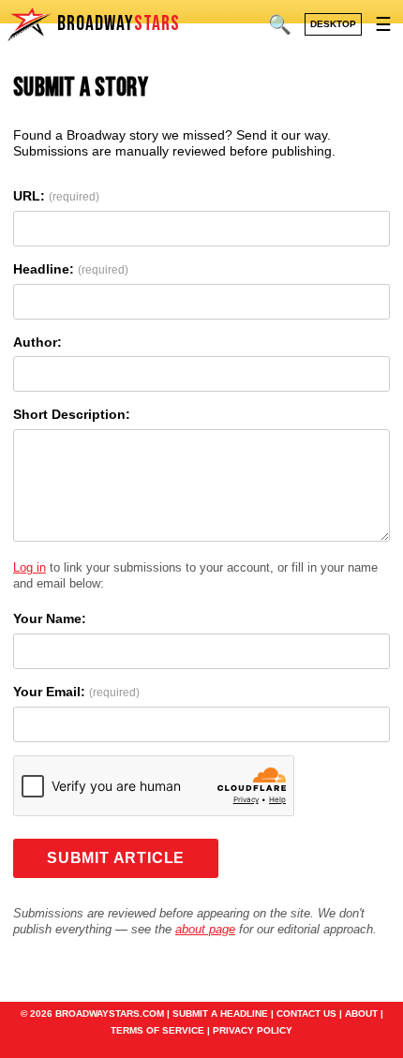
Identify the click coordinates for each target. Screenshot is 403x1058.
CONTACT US (306, 1013)
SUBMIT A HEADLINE (220, 1013)
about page (205, 929)
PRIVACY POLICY (252, 1030)
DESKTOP (333, 24)
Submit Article (116, 858)
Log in (29, 567)
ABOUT (361, 1013)
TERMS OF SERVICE (157, 1030)
